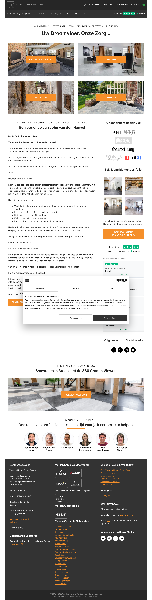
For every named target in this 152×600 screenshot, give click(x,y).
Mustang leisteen (62, 581)
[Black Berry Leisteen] (113, 206)
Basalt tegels (60, 555)
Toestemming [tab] (40, 288)
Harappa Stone (62, 561)
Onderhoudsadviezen (110, 481)
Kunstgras (105, 495)
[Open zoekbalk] (84, 13)
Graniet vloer (61, 569)
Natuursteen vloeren (64, 526)
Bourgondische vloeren (65, 552)
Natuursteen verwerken (111, 479)
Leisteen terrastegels (64, 535)
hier (108, 520)
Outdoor (72, 13)
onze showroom (127, 515)
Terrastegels (60, 532)
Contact (135, 4)
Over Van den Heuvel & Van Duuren (116, 470)
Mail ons (13, 522)
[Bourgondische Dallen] (133, 186)
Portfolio (108, 4)
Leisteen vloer (61, 529)
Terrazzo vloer (61, 572)
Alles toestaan (110, 318)
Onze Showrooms (108, 476)
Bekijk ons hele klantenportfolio (123, 233)
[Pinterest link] (109, 538)
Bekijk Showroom (76, 395)
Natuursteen (60, 563)
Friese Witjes (60, 543)
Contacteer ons (107, 484)
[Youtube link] (121, 538)
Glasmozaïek (60, 583)
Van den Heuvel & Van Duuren (29, 4)
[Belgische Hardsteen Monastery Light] (113, 186)
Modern (40, 13)
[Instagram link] (115, 538)
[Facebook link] (103, 538)
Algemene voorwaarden (20, 519)
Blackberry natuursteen (65, 558)
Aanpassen (74, 318)
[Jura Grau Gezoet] (133, 206)
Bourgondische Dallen (65, 549)
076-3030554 (93, 4)
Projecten (56, 13)
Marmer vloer (61, 538)
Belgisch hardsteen (63, 546)
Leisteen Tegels (62, 566)
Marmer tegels (61, 541)
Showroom (122, 4)
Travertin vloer (61, 575)
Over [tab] (112, 288)
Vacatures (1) (17, 544)
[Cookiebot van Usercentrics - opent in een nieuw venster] (116, 280)
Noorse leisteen (62, 578)
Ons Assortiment (108, 473)
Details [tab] (76, 288)
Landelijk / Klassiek (19, 13)
